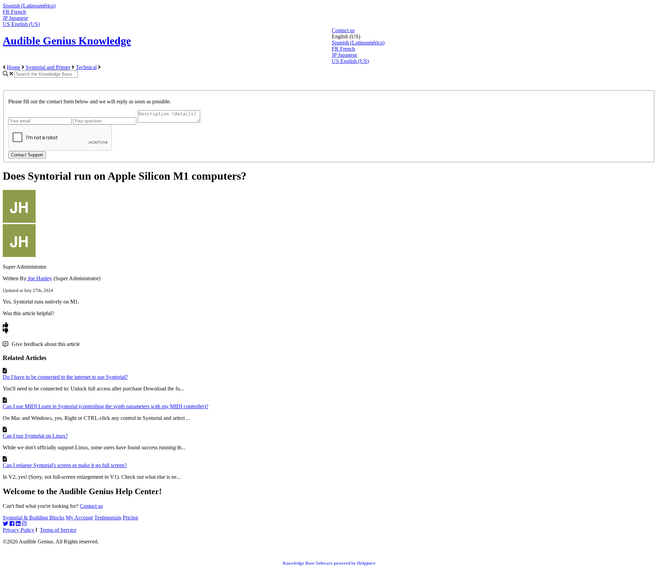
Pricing (130, 517)
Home (13, 67)
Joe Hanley (39, 278)
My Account (79, 517)
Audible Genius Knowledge (67, 41)
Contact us (343, 30)
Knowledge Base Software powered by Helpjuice (329, 563)
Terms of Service (58, 530)
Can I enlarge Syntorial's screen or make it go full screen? (65, 465)
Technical (86, 67)
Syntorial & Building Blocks (33, 517)
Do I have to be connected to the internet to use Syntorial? (65, 377)
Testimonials (107, 517)
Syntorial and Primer (48, 67)
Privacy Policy (18, 530)
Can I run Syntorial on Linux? (35, 436)
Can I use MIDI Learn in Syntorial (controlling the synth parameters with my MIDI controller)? (105, 406)
